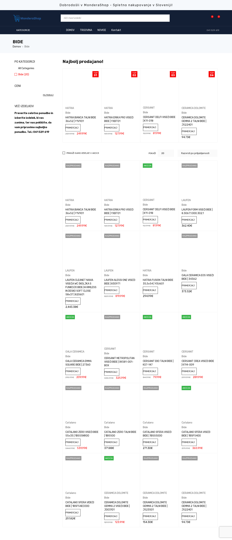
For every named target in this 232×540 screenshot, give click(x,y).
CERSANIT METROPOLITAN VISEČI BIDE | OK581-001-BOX (119, 362)
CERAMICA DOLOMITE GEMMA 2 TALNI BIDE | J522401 (194, 121)
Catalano (70, 422)
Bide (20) (23, 74)
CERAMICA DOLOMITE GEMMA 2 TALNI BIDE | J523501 (155, 506)
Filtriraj (48, 95)
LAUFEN (186, 200)
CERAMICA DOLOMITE (194, 108)
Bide (68, 112)
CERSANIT (149, 107)
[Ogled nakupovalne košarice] (217, 18)
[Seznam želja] (210, 18)
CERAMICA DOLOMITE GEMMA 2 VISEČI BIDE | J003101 (117, 506)
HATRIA (69, 108)
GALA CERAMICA (74, 351)
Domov (17, 46)
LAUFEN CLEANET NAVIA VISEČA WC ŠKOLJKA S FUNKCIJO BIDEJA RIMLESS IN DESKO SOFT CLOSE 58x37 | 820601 (80, 287)
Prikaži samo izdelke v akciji (83, 153)
